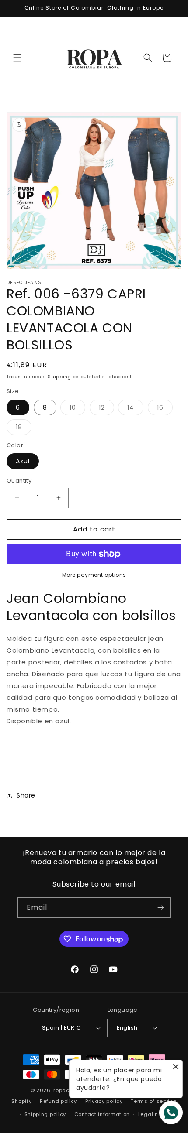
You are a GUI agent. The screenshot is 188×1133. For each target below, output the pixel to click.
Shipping (59, 376)
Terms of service (153, 1101)
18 (23, 428)
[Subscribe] (160, 907)
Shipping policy (45, 1114)
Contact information (102, 1114)
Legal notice (155, 1114)
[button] (17, 57)
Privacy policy (104, 1101)
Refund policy (58, 1101)
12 (106, 409)
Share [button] (26, 795)
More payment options (94, 574)
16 (165, 409)
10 (77, 409)
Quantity (19, 480)
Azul (23, 461)
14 (135, 409)
